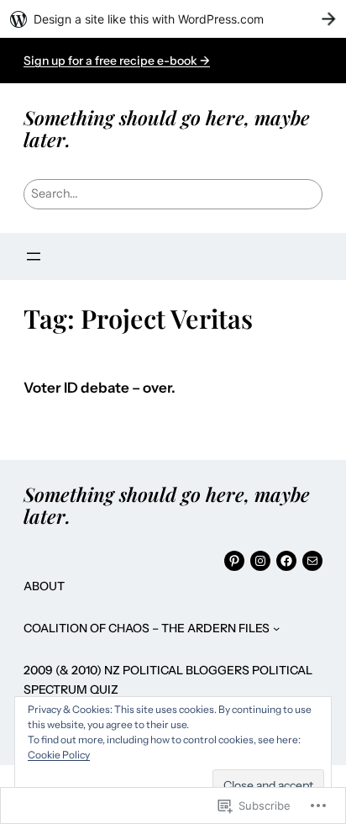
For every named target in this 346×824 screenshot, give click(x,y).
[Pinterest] (234, 561)
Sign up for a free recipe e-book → (117, 60)
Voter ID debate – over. (100, 388)
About (44, 586)
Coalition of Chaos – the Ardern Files (147, 628)
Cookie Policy (59, 754)
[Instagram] (260, 561)
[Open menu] (34, 256)
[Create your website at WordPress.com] (173, 19)
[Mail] (312, 561)
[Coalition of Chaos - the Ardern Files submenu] (276, 628)
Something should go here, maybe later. (167, 128)
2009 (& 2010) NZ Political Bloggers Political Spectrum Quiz (168, 679)
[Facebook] (286, 561)
